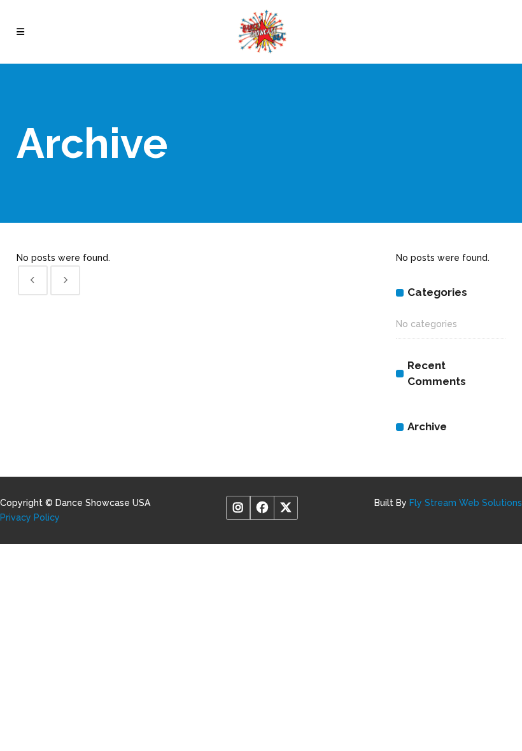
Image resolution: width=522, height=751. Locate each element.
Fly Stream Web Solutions (465, 503)
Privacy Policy (30, 517)
